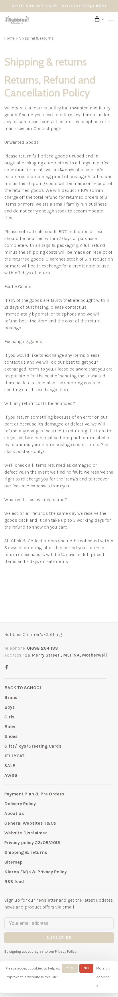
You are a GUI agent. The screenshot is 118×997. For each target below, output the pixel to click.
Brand (11, 697)
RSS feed (14, 881)
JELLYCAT (14, 755)
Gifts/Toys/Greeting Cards (33, 746)
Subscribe (59, 937)
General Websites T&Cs (30, 823)
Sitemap (13, 862)
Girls (9, 717)
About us (14, 813)
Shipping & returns (36, 38)
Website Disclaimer (25, 833)
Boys (9, 707)
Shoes (11, 736)
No (86, 968)
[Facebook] (6, 667)
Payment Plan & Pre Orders (34, 794)
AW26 (10, 775)
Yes (70, 968)
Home (9, 38)
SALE (9, 765)
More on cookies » (103, 977)
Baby (9, 726)
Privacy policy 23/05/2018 (32, 842)
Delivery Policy (20, 803)
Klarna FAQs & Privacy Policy (35, 871)
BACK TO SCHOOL (23, 687)
